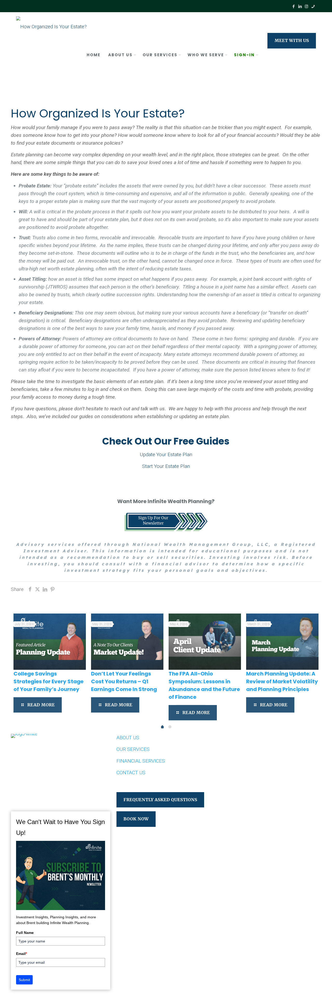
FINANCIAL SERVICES (140, 761)
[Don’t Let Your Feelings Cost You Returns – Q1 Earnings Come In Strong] (127, 636)
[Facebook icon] (293, 6)
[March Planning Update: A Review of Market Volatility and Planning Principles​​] (282, 636)
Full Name (25, 933)
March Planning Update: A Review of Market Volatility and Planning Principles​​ (282, 675)
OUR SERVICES (133, 749)
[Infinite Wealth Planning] (51, 26)
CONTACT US (131, 773)
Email (21, 954)
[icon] (313, 6)
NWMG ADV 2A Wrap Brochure (255, 776)
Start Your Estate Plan (166, 466)
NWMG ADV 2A (238, 765)
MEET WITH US (291, 40)
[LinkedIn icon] (300, 6)
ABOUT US (127, 738)
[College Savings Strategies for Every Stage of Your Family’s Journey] (49, 636)
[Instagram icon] (306, 6)
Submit (24, 980)
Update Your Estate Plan (166, 454)
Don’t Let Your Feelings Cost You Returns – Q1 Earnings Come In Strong (124, 675)
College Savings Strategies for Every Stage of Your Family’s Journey (48, 675)
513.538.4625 (41, 777)
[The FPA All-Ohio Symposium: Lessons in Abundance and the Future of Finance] (205, 636)
